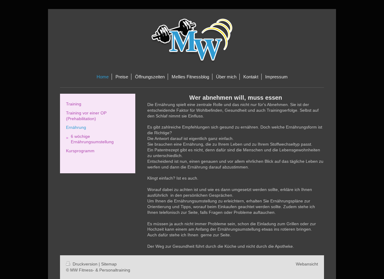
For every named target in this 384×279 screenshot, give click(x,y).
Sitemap (109, 264)
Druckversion (85, 264)
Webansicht (307, 264)
